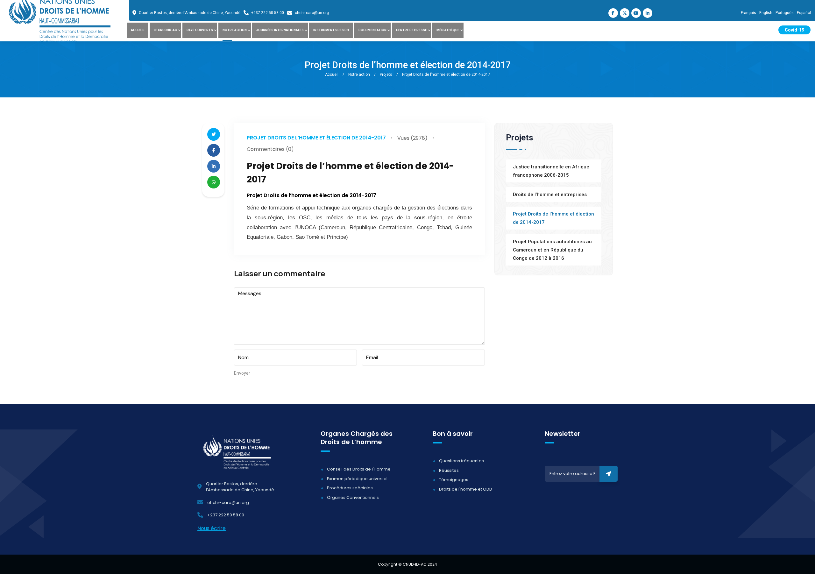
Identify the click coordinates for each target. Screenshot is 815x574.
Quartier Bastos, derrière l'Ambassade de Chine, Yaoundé (189, 13)
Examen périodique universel (357, 479)
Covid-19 (794, 29)
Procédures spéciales (350, 488)
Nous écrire (211, 528)
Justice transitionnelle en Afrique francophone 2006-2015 (551, 171)
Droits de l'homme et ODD (465, 489)
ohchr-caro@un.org (312, 13)
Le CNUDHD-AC (165, 30)
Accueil (137, 30)
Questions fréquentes (461, 461)
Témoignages (453, 480)
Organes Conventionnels (353, 497)
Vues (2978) (412, 138)
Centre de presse (411, 30)
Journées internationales (280, 30)
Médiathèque (447, 30)
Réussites (449, 470)
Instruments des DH (331, 30)
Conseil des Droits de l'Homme (359, 469)
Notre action (235, 30)
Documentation (372, 30)
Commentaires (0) (270, 149)
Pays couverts (200, 30)
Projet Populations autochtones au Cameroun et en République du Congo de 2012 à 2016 (552, 250)
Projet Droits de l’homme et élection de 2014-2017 (316, 137)
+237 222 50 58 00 (267, 13)
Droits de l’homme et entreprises (550, 194)
